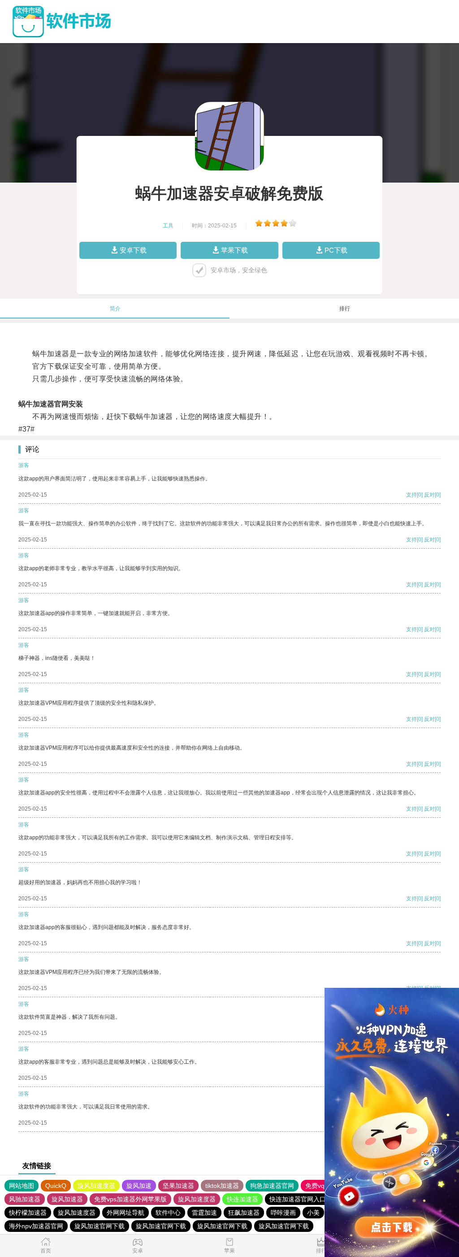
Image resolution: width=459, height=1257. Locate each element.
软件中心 (168, 1212)
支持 (411, 495)
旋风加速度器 (96, 1185)
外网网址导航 (125, 1212)
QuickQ (55, 1185)
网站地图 (21, 1185)
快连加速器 (242, 1199)
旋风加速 (139, 1185)
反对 (429, 495)
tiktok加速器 (222, 1185)
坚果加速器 (178, 1185)
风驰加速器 (24, 1199)
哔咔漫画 (283, 1212)
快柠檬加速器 (28, 1212)
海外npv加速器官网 (36, 1226)
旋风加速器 (67, 1199)
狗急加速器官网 (272, 1185)
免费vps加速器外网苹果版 (130, 1199)
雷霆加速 (204, 1212)
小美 (313, 1212)
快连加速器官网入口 (297, 1199)
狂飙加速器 (244, 1212)
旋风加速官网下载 (99, 1226)
